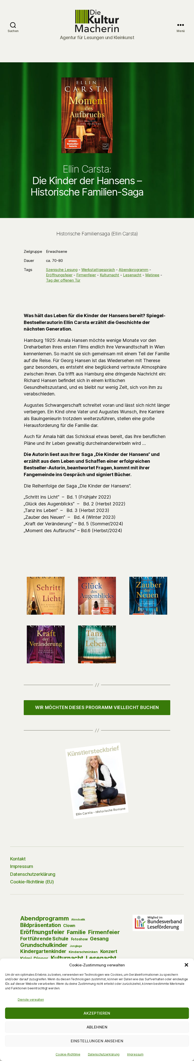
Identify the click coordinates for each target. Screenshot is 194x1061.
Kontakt (18, 858)
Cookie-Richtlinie (68, 1054)
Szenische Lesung (62, 269)
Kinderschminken (83, 952)
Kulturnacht (109, 275)
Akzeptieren (97, 1013)
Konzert (108, 951)
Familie (76, 932)
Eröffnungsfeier (59, 275)
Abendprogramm (133, 269)
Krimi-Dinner (34, 958)
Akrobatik (78, 919)
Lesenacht (132, 275)
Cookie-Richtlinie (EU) (32, 881)
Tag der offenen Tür (63, 280)
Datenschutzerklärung (104, 1054)
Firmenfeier (86, 275)
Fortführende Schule (44, 939)
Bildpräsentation (40, 925)
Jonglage (76, 945)
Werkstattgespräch (98, 269)
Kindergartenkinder (43, 951)
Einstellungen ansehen (97, 1041)
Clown (69, 925)
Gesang (99, 939)
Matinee (152, 275)
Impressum (135, 1054)
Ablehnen (97, 1027)
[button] (186, 964)
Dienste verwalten (31, 999)
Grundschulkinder (43, 945)
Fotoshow (79, 939)
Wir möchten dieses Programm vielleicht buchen (97, 707)
